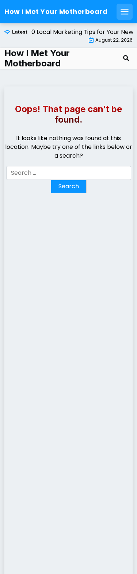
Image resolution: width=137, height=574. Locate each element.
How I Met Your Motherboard (55, 11)
